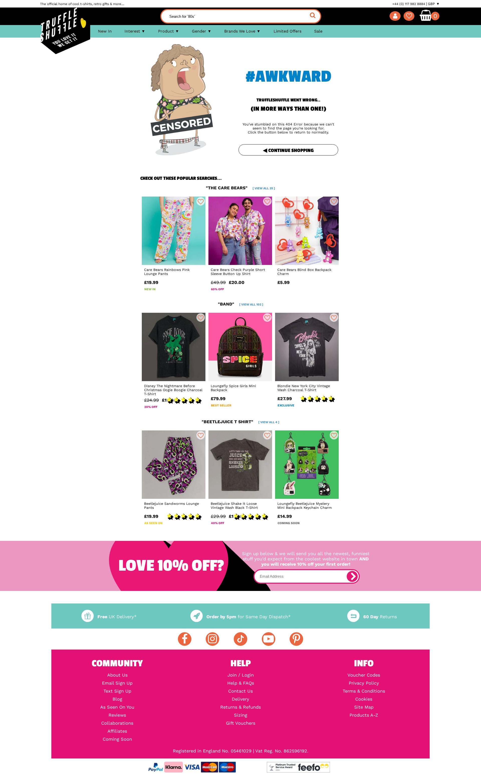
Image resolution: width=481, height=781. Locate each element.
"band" (240, 303)
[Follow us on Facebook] (184, 639)
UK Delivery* (117, 616)
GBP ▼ (434, 4)
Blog (117, 699)
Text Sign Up (117, 691)
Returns (380, 616)
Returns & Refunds (240, 707)
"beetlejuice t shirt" (240, 421)
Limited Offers (287, 31)
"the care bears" (240, 187)
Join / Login (240, 675)
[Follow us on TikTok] (240, 639)
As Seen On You (117, 707)
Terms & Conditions (364, 691)
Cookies (363, 699)
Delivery (240, 699)
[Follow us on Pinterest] (296, 639)
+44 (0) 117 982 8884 (408, 4)
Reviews (117, 715)
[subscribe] (352, 576)
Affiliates (117, 731)
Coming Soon (117, 739)
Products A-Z (363, 715)
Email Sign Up (117, 683)
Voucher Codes (363, 675)
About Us (117, 675)
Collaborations (117, 723)
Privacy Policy (364, 683)
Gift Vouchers (240, 723)
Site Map (364, 707)
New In (105, 31)
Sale (318, 31)
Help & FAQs (240, 683)
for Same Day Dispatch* (248, 616)
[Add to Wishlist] (200, 201)
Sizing (240, 715)
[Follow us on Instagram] (212, 639)
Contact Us (240, 691)
